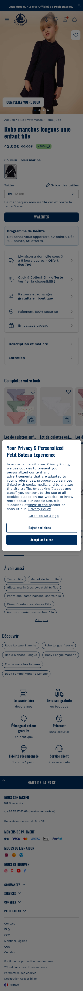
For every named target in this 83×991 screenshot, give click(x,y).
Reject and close (40, 528)
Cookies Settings (44, 516)
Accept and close (41, 539)
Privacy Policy (39, 509)
